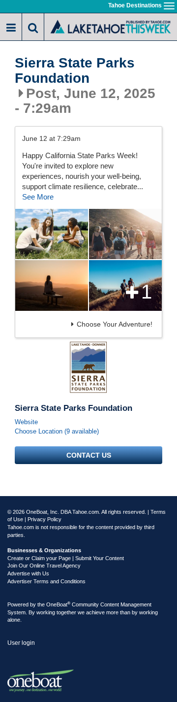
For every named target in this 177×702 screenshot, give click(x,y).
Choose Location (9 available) (57, 431)
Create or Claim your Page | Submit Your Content (65, 558)
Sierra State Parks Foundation (75, 71)
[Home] (110, 26)
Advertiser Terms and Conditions (46, 581)
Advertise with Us (28, 573)
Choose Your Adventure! (114, 324)
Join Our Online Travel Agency (44, 565)
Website (26, 422)
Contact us (88, 455)
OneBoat (58, 604)
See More (38, 197)
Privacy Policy (44, 519)
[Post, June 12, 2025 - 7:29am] (51, 234)
